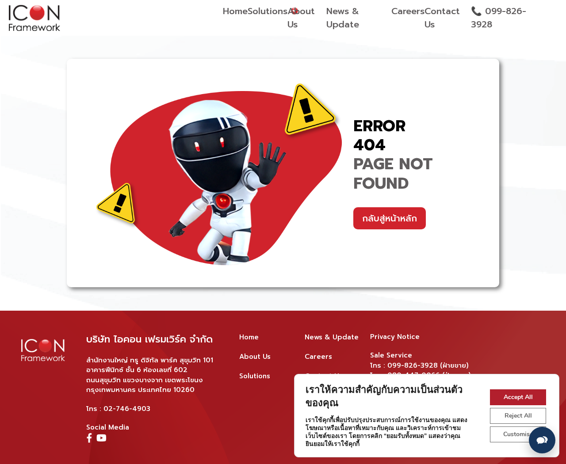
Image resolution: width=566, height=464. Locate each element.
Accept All (518, 397)
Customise (518, 434)
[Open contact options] (542, 440)
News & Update (342, 17)
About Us (301, 17)
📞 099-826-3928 (498, 17)
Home (235, 11)
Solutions (267, 11)
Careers (407, 11)
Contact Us (442, 17)
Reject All (518, 415)
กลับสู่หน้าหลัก (389, 218)
